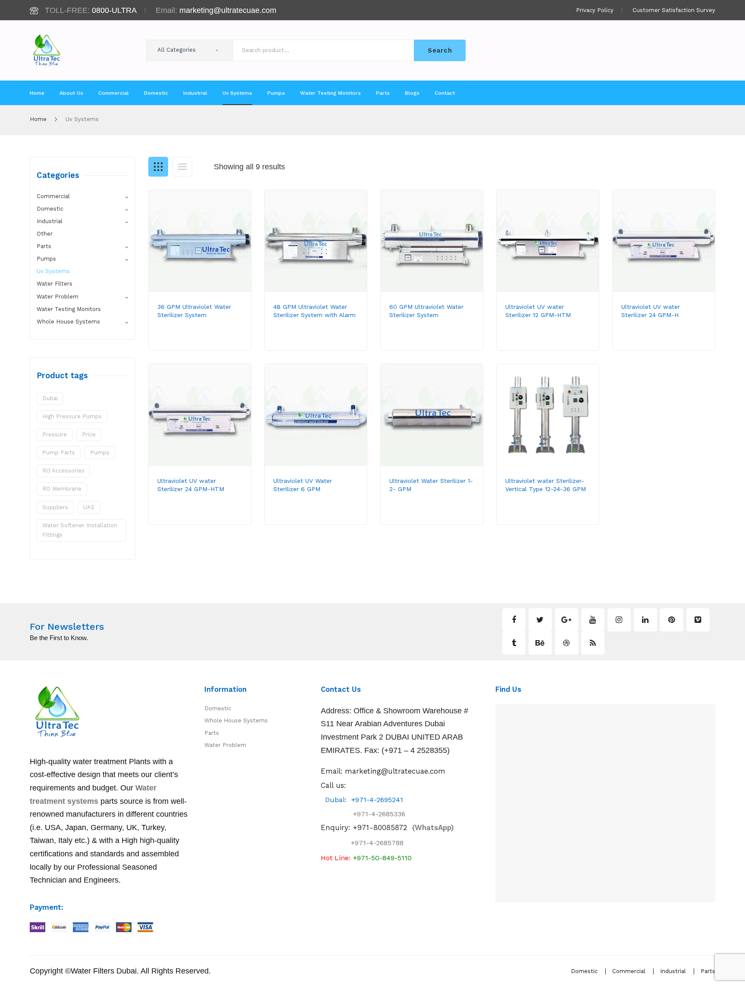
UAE (89, 507)
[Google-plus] (566, 619)
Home (38, 119)
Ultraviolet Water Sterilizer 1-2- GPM (431, 484)
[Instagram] (619, 619)
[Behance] (540, 643)
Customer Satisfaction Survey (673, 10)
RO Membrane (61, 488)
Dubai (50, 398)
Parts (44, 246)
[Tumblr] (514, 643)
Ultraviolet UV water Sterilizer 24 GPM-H (650, 310)
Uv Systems (53, 271)
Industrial (50, 221)
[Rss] (592, 643)
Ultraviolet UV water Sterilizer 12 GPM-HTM (538, 310)
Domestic (50, 208)
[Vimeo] (698, 619)
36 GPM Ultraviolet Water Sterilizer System (194, 310)
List (182, 167)
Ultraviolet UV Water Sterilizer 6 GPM (302, 484)
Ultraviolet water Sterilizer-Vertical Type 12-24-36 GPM (545, 484)
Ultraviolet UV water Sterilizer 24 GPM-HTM (190, 484)
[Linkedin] (645, 619)
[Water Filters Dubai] (47, 50)
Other (45, 233)
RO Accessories (63, 470)
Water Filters (54, 283)
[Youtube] (592, 619)
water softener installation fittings (79, 530)
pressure (54, 434)
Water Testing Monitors (69, 309)
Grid (158, 167)
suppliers (55, 507)
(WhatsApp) (403, 827)
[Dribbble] (566, 643)
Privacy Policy (595, 10)
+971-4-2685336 (371, 814)
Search (440, 50)
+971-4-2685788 (377, 843)
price (89, 434)
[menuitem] (37, 93)
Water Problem (57, 296)
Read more (187, 342)
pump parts (58, 452)
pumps (100, 452)
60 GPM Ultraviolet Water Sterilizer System (426, 310)
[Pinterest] (671, 619)
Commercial (53, 196)
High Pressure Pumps (72, 416)
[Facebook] (514, 619)
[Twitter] (540, 619)
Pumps (46, 258)
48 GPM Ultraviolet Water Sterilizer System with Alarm (314, 310)
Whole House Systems (68, 321)
